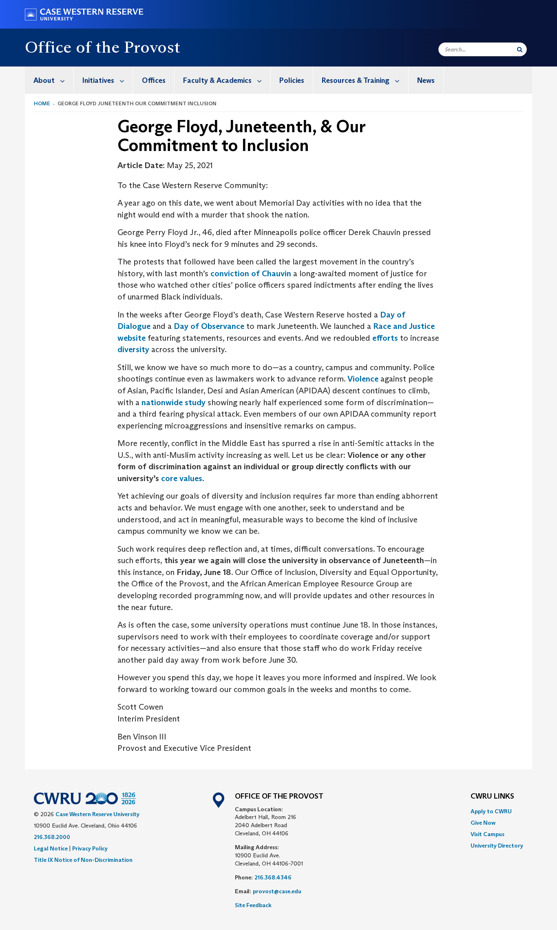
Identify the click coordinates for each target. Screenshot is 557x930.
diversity (133, 349)
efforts (385, 338)
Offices (154, 80)
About (44, 80)
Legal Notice (51, 848)
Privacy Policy (90, 848)
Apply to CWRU (491, 811)
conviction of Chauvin (250, 273)
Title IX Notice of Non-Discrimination (83, 859)
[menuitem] (49, 80)
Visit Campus (487, 834)
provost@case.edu (277, 891)
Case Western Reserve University (97, 814)
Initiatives (98, 80)
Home (42, 103)
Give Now (483, 822)
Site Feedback (253, 905)
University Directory (497, 845)
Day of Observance (209, 326)
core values (181, 478)
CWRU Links (492, 796)
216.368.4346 (273, 877)
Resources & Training (355, 80)
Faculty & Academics (217, 80)
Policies (291, 80)
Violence (362, 379)
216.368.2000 (52, 837)
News (426, 80)
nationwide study (173, 402)
